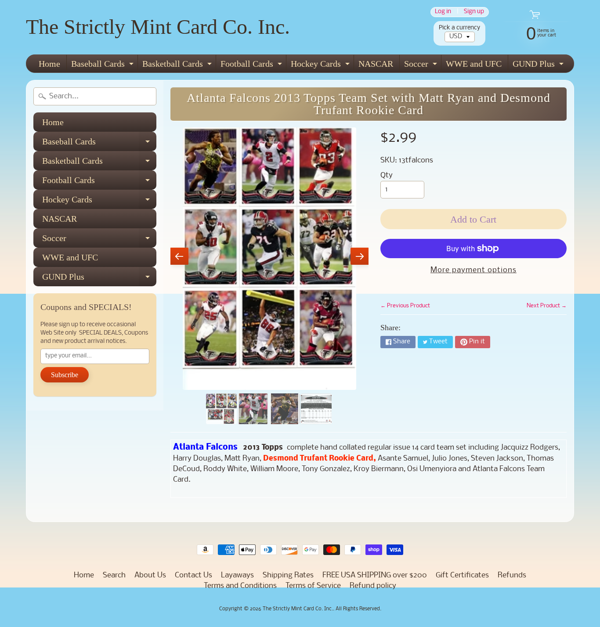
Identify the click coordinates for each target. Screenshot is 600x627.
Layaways (237, 575)
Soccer (421, 65)
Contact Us (193, 575)
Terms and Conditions (240, 586)
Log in (443, 12)
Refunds (512, 575)
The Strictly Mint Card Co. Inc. (158, 26)
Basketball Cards (178, 65)
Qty (386, 175)
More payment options (473, 270)
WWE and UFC (474, 63)
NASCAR (375, 63)
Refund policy (373, 586)
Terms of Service (313, 586)
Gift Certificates (462, 575)
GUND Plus (539, 65)
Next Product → (547, 306)
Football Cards (252, 65)
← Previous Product (405, 306)
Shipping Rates (288, 575)
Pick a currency (459, 28)
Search (114, 575)
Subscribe (64, 374)
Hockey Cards (321, 65)
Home (49, 63)
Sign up (474, 12)
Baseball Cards (103, 65)
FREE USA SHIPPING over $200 (374, 575)
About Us (150, 575)
